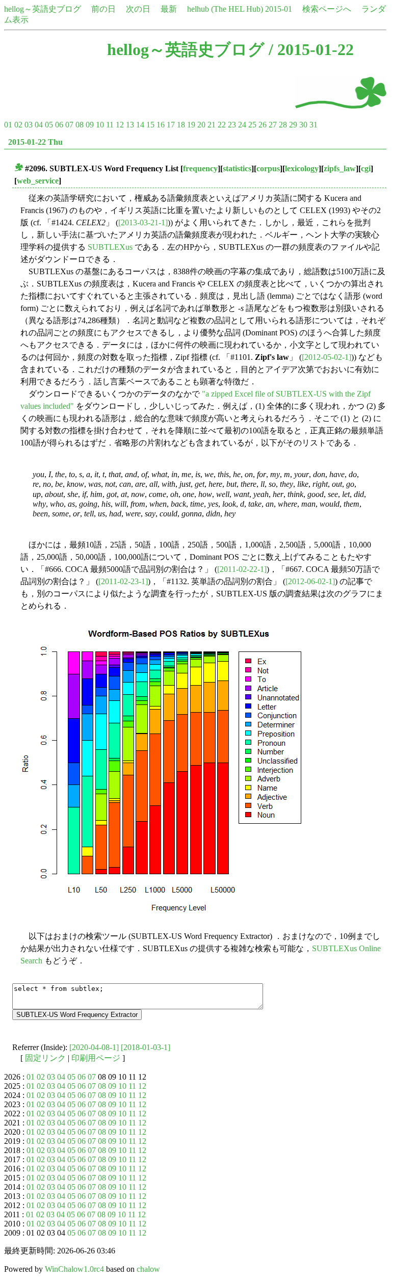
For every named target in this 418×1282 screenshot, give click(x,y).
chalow (148, 1269)
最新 (169, 9)
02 (18, 124)
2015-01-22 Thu (35, 142)
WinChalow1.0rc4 (74, 1269)
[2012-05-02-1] (326, 357)
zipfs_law (340, 168)
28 (283, 124)
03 (28, 124)
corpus (268, 168)
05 (49, 124)
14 (140, 124)
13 (130, 124)
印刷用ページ (95, 1058)
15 (150, 124)
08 (79, 124)
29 (293, 124)
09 (90, 124)
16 (160, 124)
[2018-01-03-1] (145, 1047)
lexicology (302, 168)
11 (110, 124)
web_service (38, 180)
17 (171, 124)
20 (201, 124)
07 (69, 124)
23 (232, 124)
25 (252, 124)
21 (211, 124)
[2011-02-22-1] (242, 569)
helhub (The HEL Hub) (225, 9)
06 (59, 124)
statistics (237, 168)
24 (242, 124)
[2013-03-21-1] (143, 222)
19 (191, 124)
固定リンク (45, 1058)
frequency (200, 168)
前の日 (103, 9)
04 (39, 124)
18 (181, 124)
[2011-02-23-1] (123, 581)
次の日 (138, 9)
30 (303, 124)
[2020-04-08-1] (94, 1047)
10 (100, 124)
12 (120, 124)
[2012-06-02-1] (310, 581)
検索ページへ (326, 9)
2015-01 (278, 9)
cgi (366, 168)
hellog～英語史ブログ (42, 9)
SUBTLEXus (110, 247)
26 (262, 124)
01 (8, 124)
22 (222, 124)
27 (273, 124)
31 (313, 124)
